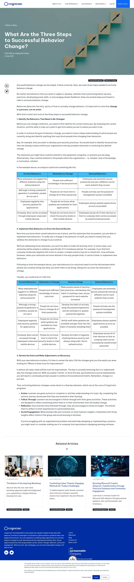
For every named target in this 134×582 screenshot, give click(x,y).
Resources (100, 4)
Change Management (96, 80)
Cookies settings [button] (86, 577)
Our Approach (71, 4)
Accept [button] (96, 577)
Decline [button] (105, 577)
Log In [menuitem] (71, 533)
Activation (86, 4)
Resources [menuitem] (72, 535)
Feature (26, 509)
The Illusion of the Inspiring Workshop (23, 483)
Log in (112, 4)
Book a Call (123, 4)
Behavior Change (110, 80)
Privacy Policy (72, 567)
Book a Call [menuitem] (73, 542)
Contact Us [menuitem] (73, 540)
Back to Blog (11, 25)
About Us (56, 4)
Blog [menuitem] (70, 538)
